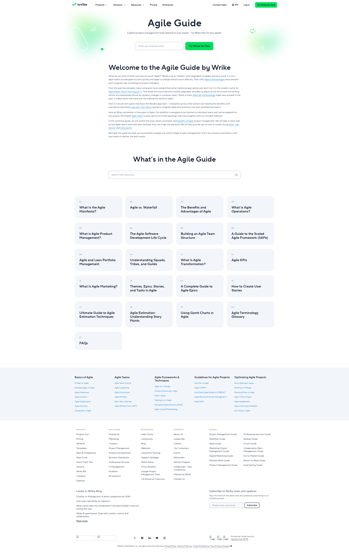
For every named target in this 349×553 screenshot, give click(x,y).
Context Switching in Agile (166, 391)
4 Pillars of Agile (82, 383)
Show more (82, 521)
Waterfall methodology (203, 95)
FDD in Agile (160, 396)
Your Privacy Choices (219, 546)
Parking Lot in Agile (163, 400)
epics (231, 124)
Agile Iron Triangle (162, 386)
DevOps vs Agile (201, 383)
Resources (136, 5)
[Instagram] (164, 538)
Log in (247, 5)
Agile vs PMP (200, 388)
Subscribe (252, 505)
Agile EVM (199, 401)
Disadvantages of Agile (84, 388)
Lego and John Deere (141, 107)
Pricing (153, 5)
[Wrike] (80, 5)
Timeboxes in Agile (83, 411)
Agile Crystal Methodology (166, 409)
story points (126, 128)
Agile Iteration (81, 397)
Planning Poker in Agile (244, 392)
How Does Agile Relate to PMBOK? (209, 392)
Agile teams (137, 116)
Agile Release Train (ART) (126, 406)
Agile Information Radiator (245, 406)
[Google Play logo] (106, 538)
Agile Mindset (121, 397)
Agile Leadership (122, 388)
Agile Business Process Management (210, 397)
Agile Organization (83, 401)
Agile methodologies (214, 79)
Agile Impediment (242, 401)
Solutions (117, 5)
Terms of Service (184, 546)
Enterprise (167, 5)
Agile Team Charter (123, 383)
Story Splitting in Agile (244, 383)
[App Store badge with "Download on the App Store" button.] (85, 538)
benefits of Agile (185, 121)
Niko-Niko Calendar (123, 401)
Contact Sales (219, 5)
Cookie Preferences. (201, 546)
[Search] (236, 174)
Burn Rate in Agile (242, 411)
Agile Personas (81, 406)
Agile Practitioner (122, 392)
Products (99, 5)
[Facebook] (142, 538)
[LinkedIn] (150, 538)
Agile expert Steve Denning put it (125, 91)
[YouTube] (157, 538)
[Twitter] (135, 538)
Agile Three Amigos (243, 397)
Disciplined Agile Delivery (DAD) (169, 405)
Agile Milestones (82, 392)
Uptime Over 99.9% (239, 539)
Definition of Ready (242, 388)
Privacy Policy (171, 546)
